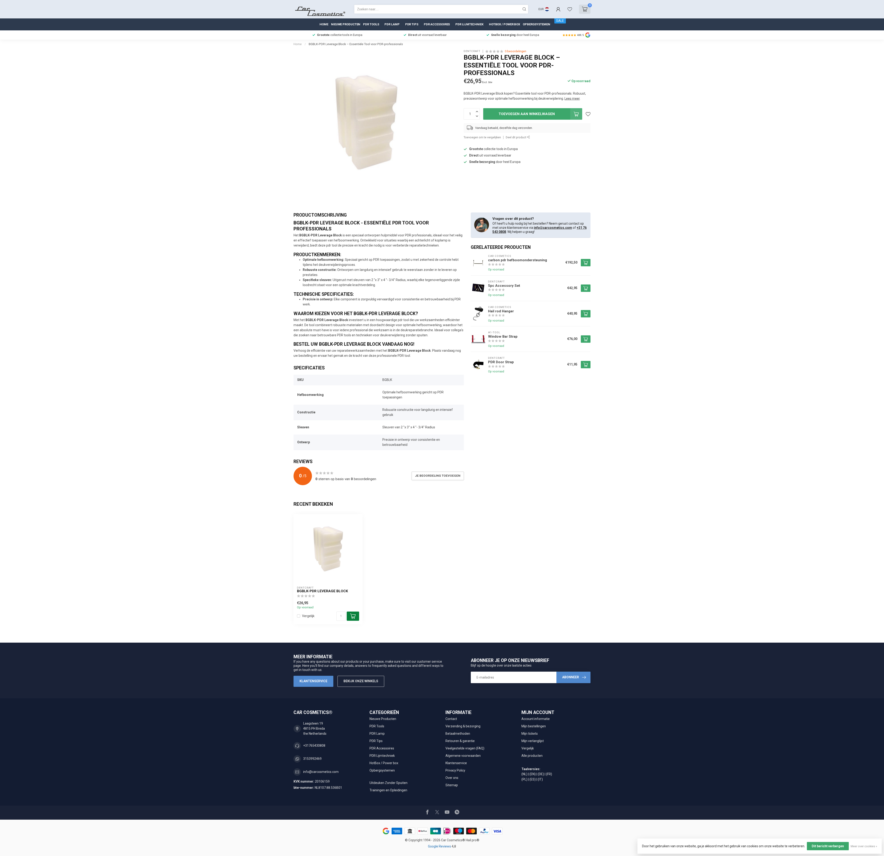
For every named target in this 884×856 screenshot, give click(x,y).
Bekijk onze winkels (360, 681)
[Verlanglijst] (569, 9)
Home (324, 24)
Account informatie (535, 719)
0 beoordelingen (515, 51)
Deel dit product (516, 137)
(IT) (540, 779)
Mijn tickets (529, 733)
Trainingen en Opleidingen (388, 790)
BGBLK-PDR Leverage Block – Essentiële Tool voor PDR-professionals (356, 44)
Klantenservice (313, 681)
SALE (560, 21)
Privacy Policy (455, 770)
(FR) (549, 774)
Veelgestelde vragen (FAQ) (464, 748)
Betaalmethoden (457, 733)
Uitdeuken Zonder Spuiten (388, 783)
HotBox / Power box (504, 24)
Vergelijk (308, 616)
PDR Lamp (391, 24)
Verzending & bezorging (462, 726)
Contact (451, 719)
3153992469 (312, 758)
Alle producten (532, 755)
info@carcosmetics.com (553, 227)
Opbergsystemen (536, 24)
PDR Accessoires (437, 24)
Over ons (451, 778)
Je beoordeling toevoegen (437, 475)
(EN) (532, 774)
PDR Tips (411, 24)
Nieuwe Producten (345, 24)
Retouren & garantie (460, 741)
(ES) (532, 779)
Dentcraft (472, 51)
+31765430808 (314, 745)
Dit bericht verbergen (828, 846)
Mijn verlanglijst (532, 741)
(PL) (524, 779)
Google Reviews (440, 846)
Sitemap (451, 785)
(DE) (541, 774)
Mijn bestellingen (533, 726)
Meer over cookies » (864, 846)
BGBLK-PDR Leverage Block (322, 591)
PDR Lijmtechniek (469, 24)
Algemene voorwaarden (463, 755)
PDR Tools (371, 24)
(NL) (524, 774)
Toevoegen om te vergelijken (482, 137)
